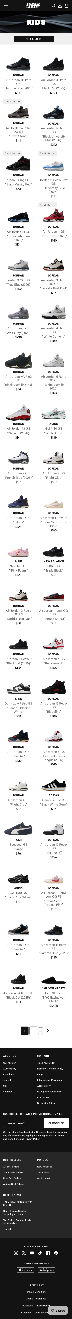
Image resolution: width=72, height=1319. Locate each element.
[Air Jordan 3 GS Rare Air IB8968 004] (18, 929)
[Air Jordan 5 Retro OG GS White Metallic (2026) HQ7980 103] (53, 361)
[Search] (53, 5)
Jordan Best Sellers (13, 1172)
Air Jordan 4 (43, 1178)
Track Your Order (46, 1062)
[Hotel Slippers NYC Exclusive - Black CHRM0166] (53, 977)
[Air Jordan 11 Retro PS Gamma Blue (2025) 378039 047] (53, 929)
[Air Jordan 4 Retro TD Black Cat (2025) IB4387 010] (18, 977)
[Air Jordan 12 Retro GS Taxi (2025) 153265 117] (53, 829)
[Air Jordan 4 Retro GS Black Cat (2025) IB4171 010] (53, 64)
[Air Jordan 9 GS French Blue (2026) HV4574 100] (18, 457)
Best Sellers (12, 1159)
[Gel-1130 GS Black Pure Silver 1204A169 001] (18, 877)
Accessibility (44, 1085)
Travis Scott (43, 1172)
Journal (7, 1080)
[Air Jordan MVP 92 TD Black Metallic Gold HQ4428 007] (18, 361)
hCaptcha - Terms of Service (36, 1312)
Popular (43, 1159)
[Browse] (6, 5)
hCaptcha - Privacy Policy (36, 1305)
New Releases (44, 1166)
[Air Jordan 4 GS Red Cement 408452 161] (53, 643)
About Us (9, 1055)
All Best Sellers (11, 1166)
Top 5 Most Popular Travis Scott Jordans (17, 1221)
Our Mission (9, 1062)
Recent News (12, 1195)
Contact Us (43, 1097)
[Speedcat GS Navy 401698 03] (18, 829)
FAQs (40, 1074)
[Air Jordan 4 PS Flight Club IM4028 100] (18, 784)
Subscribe (56, 1123)
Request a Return (46, 1103)
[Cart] (66, 5)
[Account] (60, 5)
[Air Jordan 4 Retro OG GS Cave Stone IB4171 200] (18, 112)
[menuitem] (25, 1031)
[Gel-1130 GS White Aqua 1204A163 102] (53, 412)
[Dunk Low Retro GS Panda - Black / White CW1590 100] (18, 687)
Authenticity (9, 1068)
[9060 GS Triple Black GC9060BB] (53, 550)
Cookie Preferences (36, 1298)
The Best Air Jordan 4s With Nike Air (17, 1203)
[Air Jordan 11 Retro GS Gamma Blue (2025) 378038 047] (18, 64)
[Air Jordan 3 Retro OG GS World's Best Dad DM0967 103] (53, 264)
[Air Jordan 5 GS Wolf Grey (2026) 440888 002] (18, 312)
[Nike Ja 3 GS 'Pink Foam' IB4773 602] (18, 550)
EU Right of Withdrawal (49, 1091)
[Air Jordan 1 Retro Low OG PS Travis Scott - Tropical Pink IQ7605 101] (53, 877)
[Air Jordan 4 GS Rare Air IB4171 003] (18, 736)
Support (43, 1055)
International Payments (49, 1080)
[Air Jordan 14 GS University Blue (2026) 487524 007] (18, 216)
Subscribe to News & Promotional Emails (32, 1114)
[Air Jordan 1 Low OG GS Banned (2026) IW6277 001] (53, 595)
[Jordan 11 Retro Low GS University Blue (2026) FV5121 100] (53, 164)
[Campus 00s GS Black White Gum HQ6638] (53, 784)
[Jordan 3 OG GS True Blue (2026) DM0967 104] (18, 264)
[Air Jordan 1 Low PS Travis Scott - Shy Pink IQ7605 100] (53, 502)
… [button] (40, 1030)
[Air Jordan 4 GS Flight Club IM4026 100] (53, 457)
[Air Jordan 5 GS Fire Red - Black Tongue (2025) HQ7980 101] (53, 736)
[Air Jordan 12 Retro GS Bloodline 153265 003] (53, 687)
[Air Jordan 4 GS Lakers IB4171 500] (18, 502)
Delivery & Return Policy (50, 1068)
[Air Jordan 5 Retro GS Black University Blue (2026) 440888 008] (53, 112)
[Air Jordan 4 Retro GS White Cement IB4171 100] (53, 312)
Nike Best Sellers (12, 1178)
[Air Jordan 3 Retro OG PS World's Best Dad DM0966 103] (18, 595)
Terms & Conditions (36, 1291)
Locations (8, 1074)
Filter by (35, 39)
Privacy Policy (36, 1284)
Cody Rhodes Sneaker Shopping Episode (15, 1212)
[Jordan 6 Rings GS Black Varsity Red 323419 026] (18, 164)
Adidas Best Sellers (13, 1184)
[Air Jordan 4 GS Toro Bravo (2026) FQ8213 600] (53, 215)
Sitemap (7, 1091)
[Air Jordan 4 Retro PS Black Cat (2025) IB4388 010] (18, 643)
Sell (5, 1085)
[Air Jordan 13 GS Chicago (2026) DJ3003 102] (18, 412)
